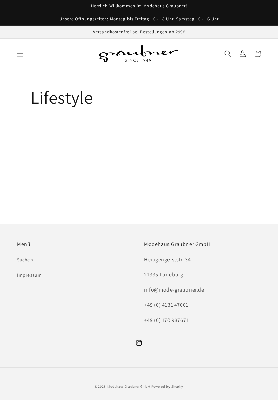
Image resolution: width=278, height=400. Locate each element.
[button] (20, 53)
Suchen (25, 260)
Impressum (29, 275)
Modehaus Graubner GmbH (128, 386)
